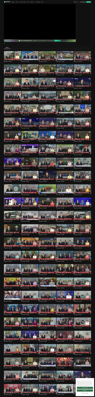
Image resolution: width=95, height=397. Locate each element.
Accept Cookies (85, 387)
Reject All (85, 390)
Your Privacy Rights (84, 393)
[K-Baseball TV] (76, 2)
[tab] (7, 47)
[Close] (93, 379)
